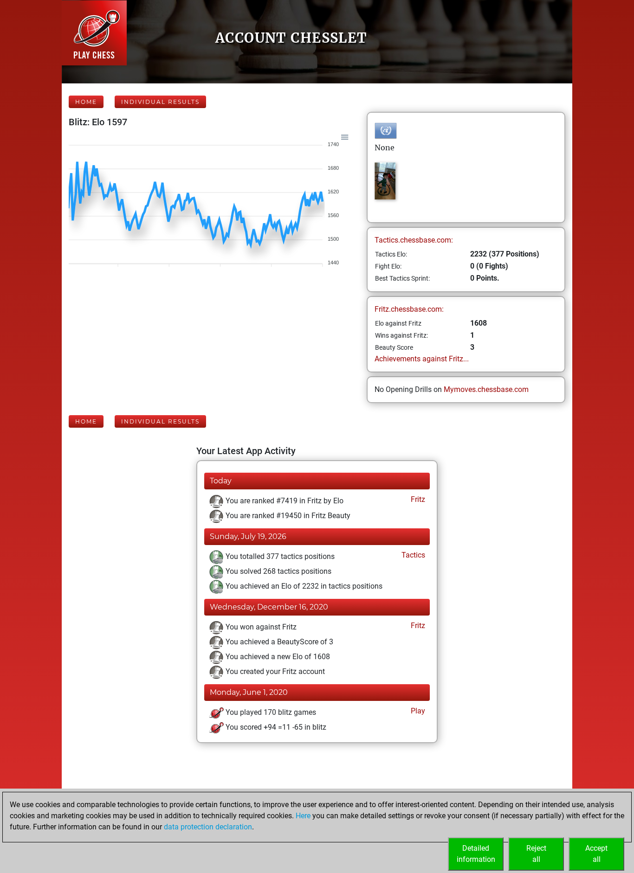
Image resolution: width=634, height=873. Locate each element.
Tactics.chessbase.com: (414, 240)
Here (303, 815)
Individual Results (160, 101)
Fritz (417, 499)
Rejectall (536, 854)
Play (417, 710)
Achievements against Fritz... (422, 358)
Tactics (412, 555)
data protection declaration (208, 826)
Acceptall (596, 854)
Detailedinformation (476, 854)
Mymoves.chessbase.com (486, 389)
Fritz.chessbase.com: (409, 309)
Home (86, 101)
